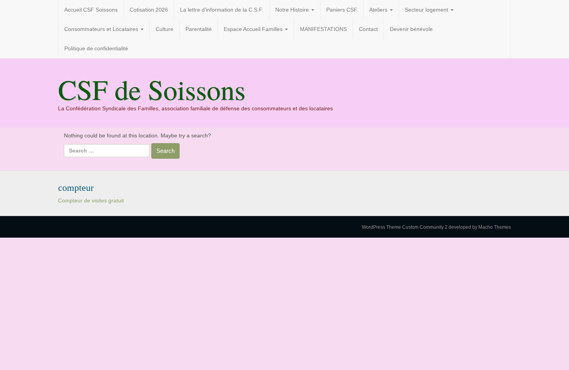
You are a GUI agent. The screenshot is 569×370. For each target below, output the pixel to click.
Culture (164, 29)
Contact (368, 29)
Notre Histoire (292, 10)
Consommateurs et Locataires (102, 29)
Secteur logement (427, 10)
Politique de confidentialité (96, 48)
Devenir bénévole (411, 29)
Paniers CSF (341, 10)
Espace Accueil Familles (254, 29)
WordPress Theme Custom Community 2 (404, 227)
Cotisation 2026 (149, 10)
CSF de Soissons (151, 89)
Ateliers (379, 10)
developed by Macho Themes (480, 227)
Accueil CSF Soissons (91, 10)
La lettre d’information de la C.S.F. (221, 10)
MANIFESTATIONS (323, 29)
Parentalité (198, 29)
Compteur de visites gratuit (91, 200)
